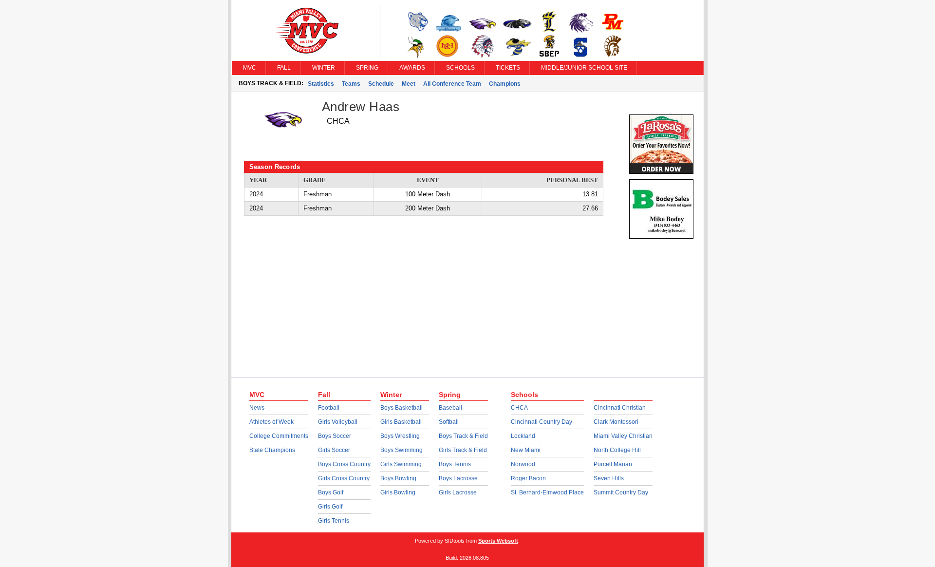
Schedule (381, 83)
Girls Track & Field (463, 450)
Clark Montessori (616, 421)
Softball (449, 421)
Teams (351, 83)
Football (328, 407)
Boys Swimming (401, 450)
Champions (505, 83)
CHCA (519, 407)
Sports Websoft (498, 541)
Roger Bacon (528, 478)
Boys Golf (330, 492)
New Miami (526, 450)
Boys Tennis (455, 464)
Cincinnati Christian (620, 407)
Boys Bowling (398, 478)
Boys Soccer (334, 436)
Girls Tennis (333, 520)
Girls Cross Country (344, 478)
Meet (408, 83)
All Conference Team (452, 83)
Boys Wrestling (400, 436)
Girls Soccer (334, 450)
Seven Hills (609, 478)
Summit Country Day (621, 492)
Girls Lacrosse (458, 492)
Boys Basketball (401, 407)
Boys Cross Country (344, 464)
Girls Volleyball (337, 421)
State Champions (272, 450)
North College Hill (617, 450)
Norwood (523, 464)
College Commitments (278, 436)
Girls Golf (330, 506)
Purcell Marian (613, 464)
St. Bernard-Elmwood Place (547, 492)
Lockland (523, 436)
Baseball (450, 407)
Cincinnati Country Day (541, 421)
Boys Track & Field (463, 436)
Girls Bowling (397, 492)
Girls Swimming (401, 464)
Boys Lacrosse (458, 478)
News (256, 407)
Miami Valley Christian (623, 436)
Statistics (321, 83)
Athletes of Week (271, 421)
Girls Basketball (401, 421)
